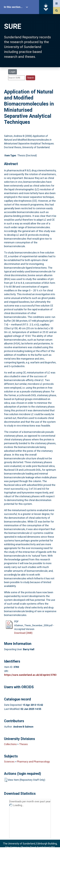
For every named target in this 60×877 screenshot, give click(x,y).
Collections (10, 744)
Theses (23, 744)
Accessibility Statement (30, 870)
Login (12, 71)
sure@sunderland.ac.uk (34, 854)
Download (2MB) (23, 632)
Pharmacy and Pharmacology (33, 761)
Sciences (9, 761)
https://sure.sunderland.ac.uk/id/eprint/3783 (30, 674)
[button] (5, 780)
